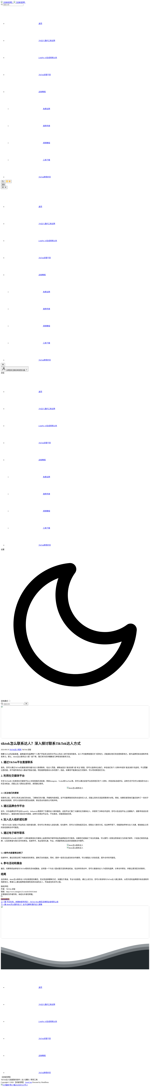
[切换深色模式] (8, 181)
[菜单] (4, 187)
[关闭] (26, 703)
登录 (3, 184)
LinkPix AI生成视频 (47, 58)
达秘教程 (42, 92)
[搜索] (3, 181)
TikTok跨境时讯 (44, 177)
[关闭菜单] (3, 364)
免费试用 (46, 109)
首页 (40, 24)
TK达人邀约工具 (46, 41)
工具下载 (46, 160)
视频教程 (46, 143)
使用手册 (46, 126)
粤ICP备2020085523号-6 (18, 1085)
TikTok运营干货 (44, 75)
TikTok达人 (5, 899)
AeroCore (28, 1082)
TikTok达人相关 (15, 750)
